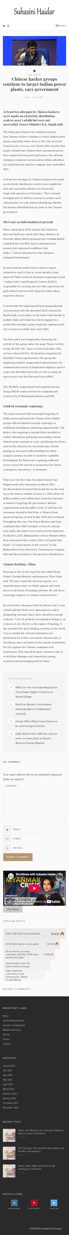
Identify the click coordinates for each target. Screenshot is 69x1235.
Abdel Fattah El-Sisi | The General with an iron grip (18, 965)
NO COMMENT (12, 762)
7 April (26, 97)
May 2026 (7, 1079)
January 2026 (9, 1098)
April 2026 (8, 1084)
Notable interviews (12, 1029)
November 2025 (11, 1107)
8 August (22, 1137)
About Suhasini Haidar (13, 1020)
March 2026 (8, 1089)
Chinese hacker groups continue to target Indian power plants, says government (34, 84)
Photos (6, 1034)
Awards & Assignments (14, 1025)
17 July (21, 1173)
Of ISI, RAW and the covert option (22, 944)
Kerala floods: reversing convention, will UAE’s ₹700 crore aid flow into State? (22, 954)
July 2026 (7, 1070)
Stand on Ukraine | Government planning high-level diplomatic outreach (34, 709)
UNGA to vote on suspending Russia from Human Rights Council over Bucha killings (36, 692)
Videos (6, 1039)
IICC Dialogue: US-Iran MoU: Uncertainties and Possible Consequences (41, 1150)
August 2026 (9, 1065)
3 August (22, 1155)
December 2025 (10, 1102)
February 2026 (10, 1093)
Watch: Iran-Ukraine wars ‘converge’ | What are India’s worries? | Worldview (41, 1132)
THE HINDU (34, 75)
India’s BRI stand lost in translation (23, 933)
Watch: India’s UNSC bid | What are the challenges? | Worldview (36, 1167)
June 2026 (8, 1075)
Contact (6, 1043)
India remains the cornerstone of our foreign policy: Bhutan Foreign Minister (17, 975)
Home (6, 1015)
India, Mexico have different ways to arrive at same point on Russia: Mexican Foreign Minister (36, 738)
